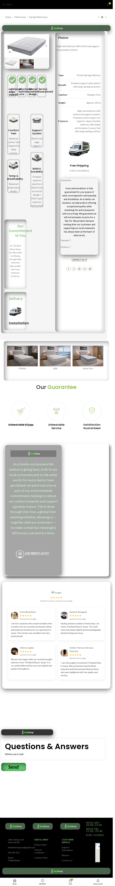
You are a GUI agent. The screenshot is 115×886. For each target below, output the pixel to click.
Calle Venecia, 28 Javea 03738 (16, 841)
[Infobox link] (13, 134)
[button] (7, 46)
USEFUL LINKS (41, 839)
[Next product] (106, 17)
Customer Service (68, 841)
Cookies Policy (41, 857)
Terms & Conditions (39, 851)
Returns (65, 855)
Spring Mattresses (38, 17)
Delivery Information (67, 848)
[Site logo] (56, 4)
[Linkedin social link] (85, 269)
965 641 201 (13, 852)
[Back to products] (102, 17)
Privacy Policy (40, 844)
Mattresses (20, 17)
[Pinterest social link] (79, 269)
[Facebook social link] (68, 269)
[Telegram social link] (90, 269)
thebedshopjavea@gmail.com (16, 847)
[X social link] (74, 269)
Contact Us (67, 860)
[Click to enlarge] (9, 52)
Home (8, 17)
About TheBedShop (14, 859)
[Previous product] (98, 17)
